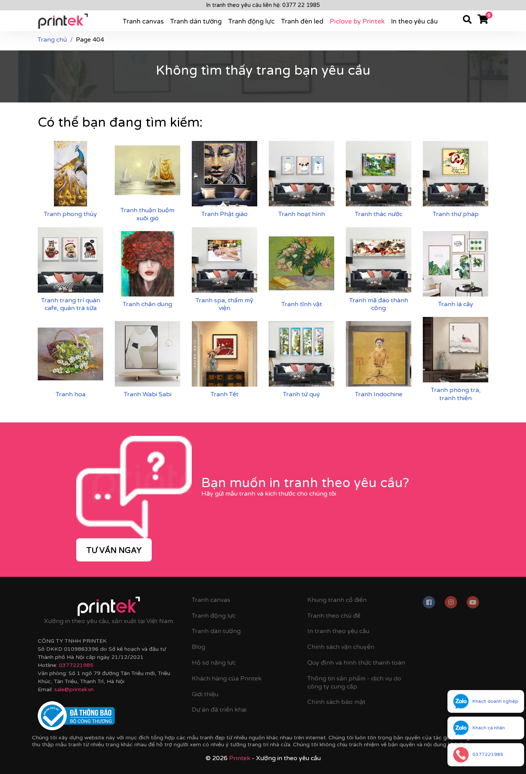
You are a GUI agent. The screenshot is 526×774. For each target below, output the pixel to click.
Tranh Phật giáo (224, 214)
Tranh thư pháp (456, 214)
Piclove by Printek (357, 21)
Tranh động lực (251, 21)
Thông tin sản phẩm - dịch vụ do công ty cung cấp (354, 682)
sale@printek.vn (74, 689)
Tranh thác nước (378, 214)
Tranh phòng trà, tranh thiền (456, 394)
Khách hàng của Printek (226, 678)
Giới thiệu (205, 694)
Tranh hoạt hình (301, 214)
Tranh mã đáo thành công (378, 304)
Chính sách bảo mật (336, 702)
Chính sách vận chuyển (340, 647)
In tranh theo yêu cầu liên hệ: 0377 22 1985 (263, 5)
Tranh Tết (224, 394)
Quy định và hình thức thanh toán (356, 663)
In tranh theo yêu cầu (338, 631)
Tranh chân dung (147, 304)
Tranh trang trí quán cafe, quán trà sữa (70, 304)
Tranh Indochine (378, 394)
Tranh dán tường (196, 21)
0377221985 (76, 665)
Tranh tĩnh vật (301, 304)
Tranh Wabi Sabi (147, 394)
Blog (198, 647)
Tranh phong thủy (70, 214)
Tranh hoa (70, 394)
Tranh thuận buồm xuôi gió (147, 214)
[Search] (467, 20)
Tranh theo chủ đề (333, 616)
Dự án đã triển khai (219, 710)
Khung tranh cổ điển (337, 600)
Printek (239, 758)
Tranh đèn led (302, 21)
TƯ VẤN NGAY (114, 550)
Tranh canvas (143, 21)
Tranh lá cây (455, 304)
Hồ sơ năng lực (214, 663)
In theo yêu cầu (414, 21)
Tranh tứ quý (301, 394)
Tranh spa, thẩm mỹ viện (224, 304)
